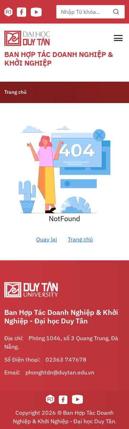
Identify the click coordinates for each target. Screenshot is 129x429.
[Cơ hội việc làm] (8, 12)
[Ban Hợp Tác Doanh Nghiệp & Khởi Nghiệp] (27, 38)
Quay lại (46, 239)
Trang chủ (15, 92)
